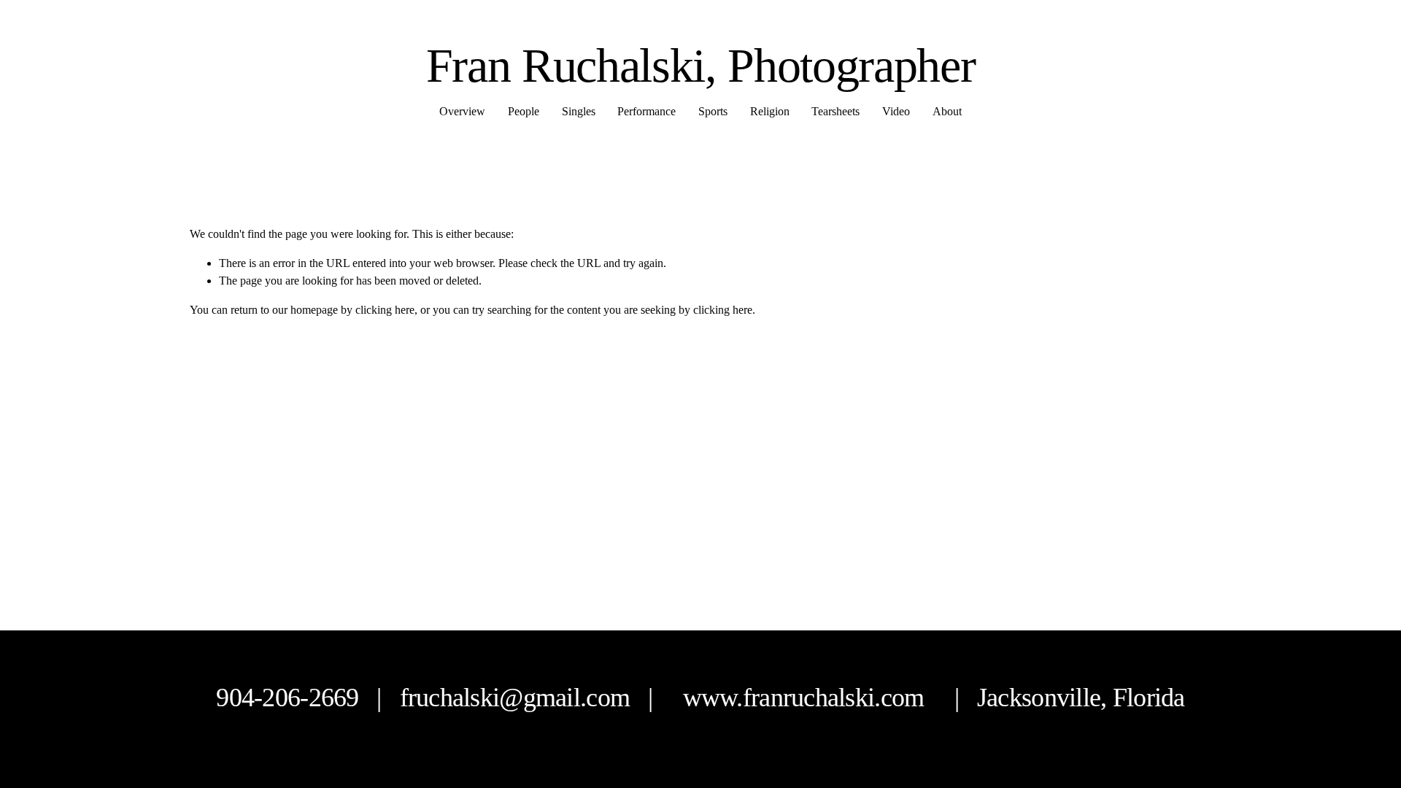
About (947, 111)
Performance (646, 111)
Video (896, 111)
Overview (462, 111)
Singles (578, 111)
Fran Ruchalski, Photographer (701, 65)
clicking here (384, 310)
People (523, 111)
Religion (770, 111)
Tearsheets (835, 111)
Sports (712, 111)
